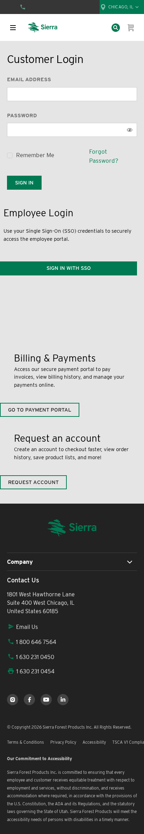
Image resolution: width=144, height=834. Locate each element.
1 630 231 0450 (35, 657)
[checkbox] (10, 155)
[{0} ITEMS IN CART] (131, 27)
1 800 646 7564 (36, 642)
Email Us (27, 627)
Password (22, 115)
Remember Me (35, 155)
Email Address (29, 79)
